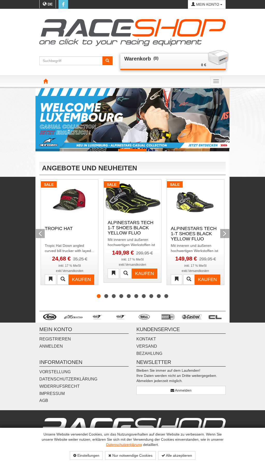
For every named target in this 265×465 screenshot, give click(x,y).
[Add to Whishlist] (50, 280)
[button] (40, 119)
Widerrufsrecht (59, 386)
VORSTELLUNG (55, 372)
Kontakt (146, 339)
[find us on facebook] (63, 4)
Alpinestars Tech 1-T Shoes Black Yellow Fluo (194, 233)
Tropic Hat (59, 228)
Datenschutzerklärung (124, 445)
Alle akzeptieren (178, 455)
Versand (146, 346)
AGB (43, 400)
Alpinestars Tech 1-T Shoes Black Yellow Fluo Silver (130, 227)
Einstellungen (87, 455)
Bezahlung (149, 353)
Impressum (52, 393)
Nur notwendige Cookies (131, 455)
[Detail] (63, 280)
